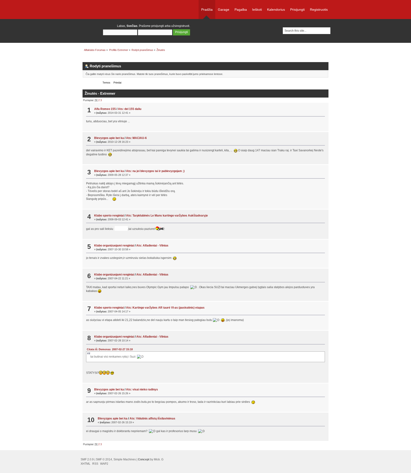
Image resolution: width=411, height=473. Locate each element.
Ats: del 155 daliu (129, 109)
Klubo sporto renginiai (109, 215)
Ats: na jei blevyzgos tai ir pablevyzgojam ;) (155, 171)
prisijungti (157, 26)
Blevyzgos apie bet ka (109, 138)
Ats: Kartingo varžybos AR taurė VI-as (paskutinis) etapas (165, 307)
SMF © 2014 (104, 459)
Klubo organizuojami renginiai (114, 245)
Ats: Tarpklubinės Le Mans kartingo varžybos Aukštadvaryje (167, 215)
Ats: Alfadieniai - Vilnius (152, 245)
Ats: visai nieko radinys (142, 389)
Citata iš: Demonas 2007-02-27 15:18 (110, 349)
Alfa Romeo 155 (105, 109)
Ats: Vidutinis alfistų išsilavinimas (152, 418)
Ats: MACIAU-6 (136, 138)
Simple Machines (124, 459)
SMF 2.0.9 (87, 459)
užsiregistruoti (180, 26)
